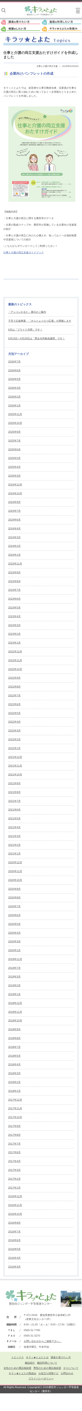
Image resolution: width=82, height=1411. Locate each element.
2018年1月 (14, 1091)
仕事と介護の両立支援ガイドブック (23, 252)
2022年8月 (14, 686)
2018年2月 (14, 1082)
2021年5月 (14, 818)
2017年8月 (14, 1134)
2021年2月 (14, 845)
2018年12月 (15, 1003)
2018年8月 (14, 1038)
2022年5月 (14, 713)
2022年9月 (14, 677)
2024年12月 (15, 484)
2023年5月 (14, 607)
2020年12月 (15, 862)
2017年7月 (14, 1143)
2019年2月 (14, 985)
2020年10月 (15, 880)
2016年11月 (15, 1205)
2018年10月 (15, 1020)
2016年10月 (15, 1214)
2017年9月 (14, 1126)
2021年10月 (15, 774)
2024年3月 (14, 537)
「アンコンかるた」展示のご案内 (27, 312)
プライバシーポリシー (41, 1378)
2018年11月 (15, 1011)
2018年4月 (14, 1064)
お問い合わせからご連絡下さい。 (43, 1341)
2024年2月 (14, 546)
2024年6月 (14, 519)
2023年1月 (14, 642)
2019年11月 (15, 959)
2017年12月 (15, 1099)
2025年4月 (14, 466)
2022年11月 (15, 660)
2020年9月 (14, 888)
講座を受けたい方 (61, 1357)
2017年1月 (14, 1187)
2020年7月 (14, 906)
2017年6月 (14, 1152)
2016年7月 (14, 1231)
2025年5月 (14, 458)
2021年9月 (14, 783)
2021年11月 (15, 765)
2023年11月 (15, 563)
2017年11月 (15, 1108)
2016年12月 (15, 1196)
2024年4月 (14, 528)
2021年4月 (14, 827)
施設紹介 (30, 1362)
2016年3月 (14, 1266)
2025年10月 (15, 423)
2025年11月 (15, 414)
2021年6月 (14, 809)
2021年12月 (15, 757)
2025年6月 (14, 449)
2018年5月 (14, 1055)
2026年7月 (14, 361)
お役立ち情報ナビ (48, 1373)
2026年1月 (14, 405)
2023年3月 (14, 625)
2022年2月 (14, 739)
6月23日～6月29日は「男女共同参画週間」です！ (36, 338)
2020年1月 (14, 950)
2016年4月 (14, 1257)
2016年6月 (14, 1240)
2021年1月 (14, 853)
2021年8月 (14, 792)
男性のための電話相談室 (47, 1368)
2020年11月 (15, 871)
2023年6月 (14, 598)
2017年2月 (14, 1178)
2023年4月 (14, 616)
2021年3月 (14, 836)
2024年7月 (14, 510)
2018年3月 (14, 1073)
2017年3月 (14, 1170)
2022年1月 (14, 748)
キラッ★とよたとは (37, 1357)
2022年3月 (14, 730)
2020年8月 (14, 897)
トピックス (17, 1357)
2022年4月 (14, 721)
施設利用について (47, 1362)
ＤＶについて (70, 1368)
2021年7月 (14, 801)
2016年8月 (14, 1222)
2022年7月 (14, 695)
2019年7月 (14, 968)
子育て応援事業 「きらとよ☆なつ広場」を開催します (39, 320)
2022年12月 (15, 651)
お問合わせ (67, 1373)
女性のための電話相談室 (17, 1368)
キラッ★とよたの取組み (22, 1373)
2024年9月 (14, 502)
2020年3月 (14, 941)
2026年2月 (14, 396)
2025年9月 (14, 431)
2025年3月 (14, 475)
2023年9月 (14, 572)
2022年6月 (14, 704)
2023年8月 (14, 581)
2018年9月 (14, 1029)
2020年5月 (14, 924)
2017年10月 (15, 1117)
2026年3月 (14, 387)
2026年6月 (14, 370)
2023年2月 (14, 633)
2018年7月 (14, 1047)
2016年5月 (14, 1249)
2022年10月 (15, 669)
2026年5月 (14, 379)
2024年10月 (15, 493)
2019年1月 (14, 994)
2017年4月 (14, 1161)
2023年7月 (14, 589)
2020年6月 (14, 915)
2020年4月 (14, 932)
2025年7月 (14, 440)
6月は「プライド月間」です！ (25, 329)
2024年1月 (14, 554)
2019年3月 (14, 976)
